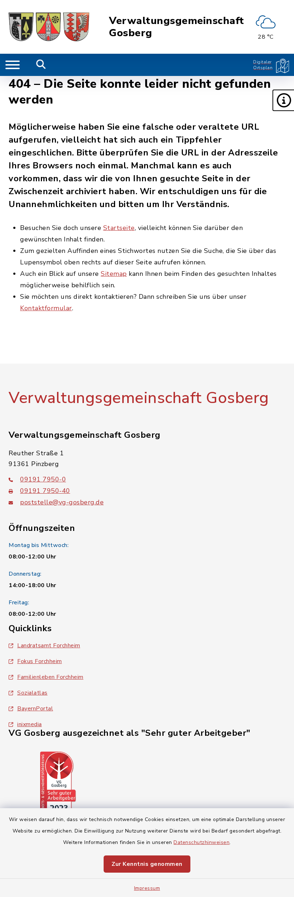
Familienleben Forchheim (50, 677)
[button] (283, 100)
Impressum (147, 888)
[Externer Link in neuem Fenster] (58, 783)
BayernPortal (35, 709)
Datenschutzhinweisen (201, 842)
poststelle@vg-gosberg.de (62, 502)
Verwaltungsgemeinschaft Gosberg (176, 27)
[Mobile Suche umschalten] (41, 65)
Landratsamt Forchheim (48, 645)
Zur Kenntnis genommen (147, 864)
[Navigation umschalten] (12, 65)
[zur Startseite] (49, 27)
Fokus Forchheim (39, 661)
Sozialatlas (32, 693)
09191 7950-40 (45, 490)
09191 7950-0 (43, 479)
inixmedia (29, 724)
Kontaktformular (46, 308)
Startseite (119, 228)
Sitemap (114, 273)
